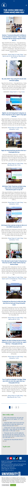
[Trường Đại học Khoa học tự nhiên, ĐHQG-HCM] (4, 4)
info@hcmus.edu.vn (9, 470)
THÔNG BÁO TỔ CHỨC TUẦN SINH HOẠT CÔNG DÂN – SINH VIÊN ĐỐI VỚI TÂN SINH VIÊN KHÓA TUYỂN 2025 (14, 429)
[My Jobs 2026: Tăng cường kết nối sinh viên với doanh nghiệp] (14, 68)
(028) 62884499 (10, 467)
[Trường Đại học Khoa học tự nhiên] (14, 458)
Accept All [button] (13, 485)
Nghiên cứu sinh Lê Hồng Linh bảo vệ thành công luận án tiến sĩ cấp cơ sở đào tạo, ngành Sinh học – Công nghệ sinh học (14, 342)
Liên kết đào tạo (14, 56)
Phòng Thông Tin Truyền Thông (15, 54)
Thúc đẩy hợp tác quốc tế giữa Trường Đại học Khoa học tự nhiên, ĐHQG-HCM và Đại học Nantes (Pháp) (14, 262)
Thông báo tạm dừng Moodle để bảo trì (13, 439)
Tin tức (15, 57)
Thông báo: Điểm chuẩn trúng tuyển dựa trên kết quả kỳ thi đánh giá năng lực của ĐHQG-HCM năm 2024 (13, 424)
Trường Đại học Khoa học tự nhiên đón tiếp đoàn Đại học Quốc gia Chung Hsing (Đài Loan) (14, 303)
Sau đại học (12, 129)
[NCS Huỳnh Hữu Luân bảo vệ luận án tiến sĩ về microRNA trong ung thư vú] (14, 214)
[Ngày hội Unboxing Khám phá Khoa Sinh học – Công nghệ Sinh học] (14, 140)
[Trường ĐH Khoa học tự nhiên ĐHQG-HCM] (7, 458)
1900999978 (13, 468)
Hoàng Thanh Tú (14, 91)
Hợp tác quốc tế (6, 56)
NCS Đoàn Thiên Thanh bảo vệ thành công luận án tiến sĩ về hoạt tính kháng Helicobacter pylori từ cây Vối (14, 188)
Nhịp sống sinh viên (12, 165)
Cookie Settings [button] (5, 485)
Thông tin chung (22, 278)
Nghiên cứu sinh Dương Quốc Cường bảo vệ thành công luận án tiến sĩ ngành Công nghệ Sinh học (14, 114)
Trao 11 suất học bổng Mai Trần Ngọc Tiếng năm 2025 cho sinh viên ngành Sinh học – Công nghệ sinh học (14, 381)
